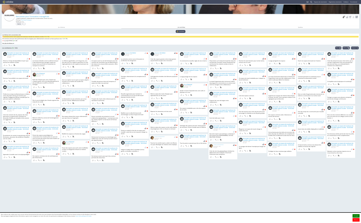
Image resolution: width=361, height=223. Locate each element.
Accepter (356, 216)
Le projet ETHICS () (10, 40)
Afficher (345, 48)
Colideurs (346, 2)
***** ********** (159, 137)
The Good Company (26, 20)
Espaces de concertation (320, 2)
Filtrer (337, 48)
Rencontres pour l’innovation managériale (32, 16)
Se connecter (353, 2)
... (24, 24)
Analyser (354, 48)
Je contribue (181, 27)
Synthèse (300, 27)
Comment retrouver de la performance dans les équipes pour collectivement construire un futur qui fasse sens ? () (35, 38)
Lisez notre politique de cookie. (84, 216)
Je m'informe (61, 27)
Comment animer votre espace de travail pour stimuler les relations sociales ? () (26, 36)
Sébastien (130, 53)
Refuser (356, 220)
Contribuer (181, 31)
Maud (40, 73)
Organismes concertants (335, 2)
